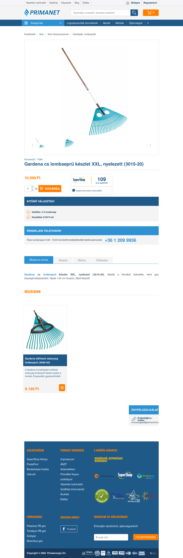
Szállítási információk (72, 489)
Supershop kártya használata (89, 190)
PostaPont (32, 464)
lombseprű (49, 274)
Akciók (106, 23)
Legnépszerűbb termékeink (82, 23)
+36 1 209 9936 (120, 240)
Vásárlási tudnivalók (36, 2)
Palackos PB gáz (36, 526)
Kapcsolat (66, 2)
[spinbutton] (27, 188)
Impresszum (67, 459)
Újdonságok (135, 23)
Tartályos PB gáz (36, 531)
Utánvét (31, 474)
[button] (32, 187)
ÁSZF (63, 464)
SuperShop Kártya (37, 459)
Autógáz (31, 536)
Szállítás (53, 2)
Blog (77, 2)
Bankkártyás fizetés (38, 469)
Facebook (71, 528)
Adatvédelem (67, 469)
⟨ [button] (32, 145)
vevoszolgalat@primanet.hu (145, 422)
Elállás (86, 2)
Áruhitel (64, 494)
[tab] (38, 260)
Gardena (29, 274)
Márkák (119, 23)
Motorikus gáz (35, 541)
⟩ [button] (150, 145)
